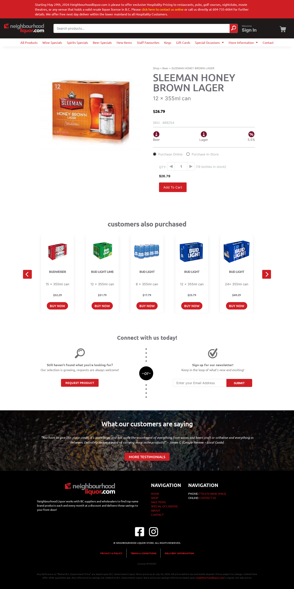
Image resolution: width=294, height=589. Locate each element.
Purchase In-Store (205, 154)
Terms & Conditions (143, 553)
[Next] (266, 274)
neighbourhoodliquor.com (210, 577)
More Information (241, 42)
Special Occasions (207, 42)
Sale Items (158, 502)
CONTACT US (207, 498)
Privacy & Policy (111, 553)
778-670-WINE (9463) (212, 493)
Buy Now (57, 306)
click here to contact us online (163, 9)
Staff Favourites (148, 42)
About (155, 510)
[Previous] (27, 274)
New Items (124, 42)
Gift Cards (183, 42)
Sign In (249, 30)
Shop (156, 68)
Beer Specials (102, 42)
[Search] (234, 28)
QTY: (162, 167)
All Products (29, 42)
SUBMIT (239, 383)
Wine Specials (52, 42)
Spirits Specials (77, 42)
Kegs (167, 42)
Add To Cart (172, 187)
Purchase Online (170, 154)
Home (155, 493)
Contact (268, 42)
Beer (165, 68)
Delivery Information (179, 553)
